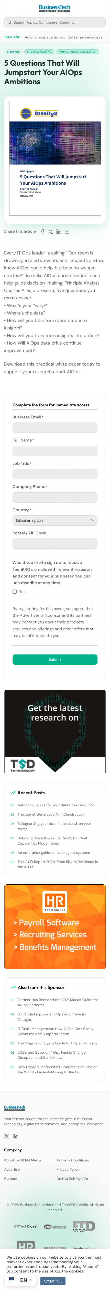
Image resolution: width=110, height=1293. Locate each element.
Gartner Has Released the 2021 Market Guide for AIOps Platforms (58, 1002)
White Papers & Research (77, 51)
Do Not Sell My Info (72, 1178)
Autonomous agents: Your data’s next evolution (63, 37)
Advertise (12, 1169)
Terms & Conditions (73, 1160)
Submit (55, 659)
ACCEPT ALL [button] (52, 1281)
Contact (10, 1178)
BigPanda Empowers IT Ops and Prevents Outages (52, 1017)
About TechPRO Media (22, 1160)
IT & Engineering (39, 51)
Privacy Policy (68, 1169)
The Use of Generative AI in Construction (51, 814)
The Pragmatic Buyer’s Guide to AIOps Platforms (57, 1043)
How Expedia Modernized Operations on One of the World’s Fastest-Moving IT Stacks (57, 1069)
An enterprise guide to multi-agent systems (54, 852)
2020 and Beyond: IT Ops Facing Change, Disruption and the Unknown (52, 1055)
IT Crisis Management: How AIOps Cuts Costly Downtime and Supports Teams (56, 1031)
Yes (22, 591)
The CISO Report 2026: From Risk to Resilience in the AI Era (58, 864)
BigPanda (13, 51)
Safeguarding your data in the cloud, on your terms (54, 826)
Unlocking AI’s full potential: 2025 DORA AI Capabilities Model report (52, 841)
